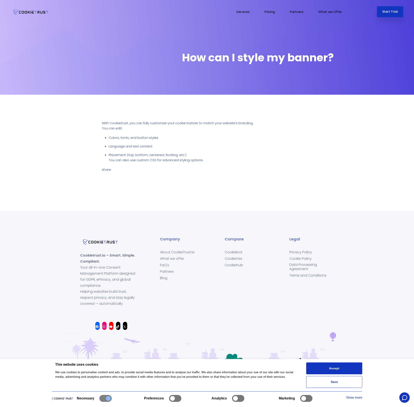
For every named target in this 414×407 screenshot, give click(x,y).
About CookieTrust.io (177, 252)
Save (334, 382)
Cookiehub (234, 265)
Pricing (270, 11)
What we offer (172, 259)
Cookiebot (233, 252)
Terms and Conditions (307, 275)
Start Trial (390, 11)
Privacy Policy (300, 252)
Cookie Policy (300, 259)
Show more (354, 397)
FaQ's (164, 265)
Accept (334, 368)
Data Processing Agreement (303, 267)
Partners (296, 11)
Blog (163, 278)
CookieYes (233, 259)
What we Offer (330, 11)
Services (243, 11)
